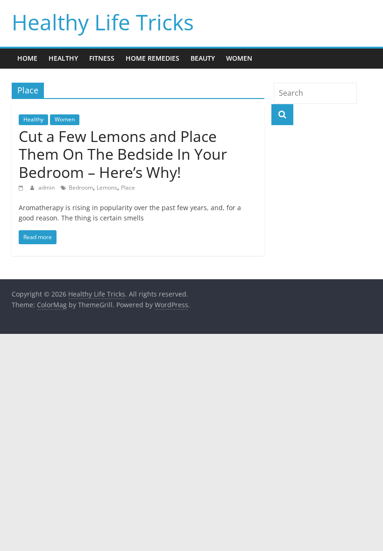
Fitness (101, 58)
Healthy (63, 58)
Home (27, 58)
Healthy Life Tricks (103, 21)
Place (128, 187)
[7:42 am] (22, 187)
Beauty (203, 58)
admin (47, 187)
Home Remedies (152, 58)
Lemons (107, 187)
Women (239, 58)
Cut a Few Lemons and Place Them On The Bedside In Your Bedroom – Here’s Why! (123, 154)
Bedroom (81, 187)
